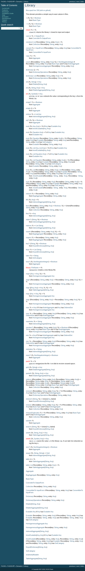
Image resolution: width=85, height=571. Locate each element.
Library (26, 1)
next (77, 1)
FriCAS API (11, 1)
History (4, 22)
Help (3, 15)
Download (5, 12)
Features (5, 10)
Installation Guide (7, 13)
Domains (19, 1)
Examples (5, 17)
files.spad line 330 (32, 10)
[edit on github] (45, 10)
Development (6, 18)
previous (72, 1)
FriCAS (3, 1)
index (82, 1)
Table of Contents (9, 5)
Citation (4, 20)
